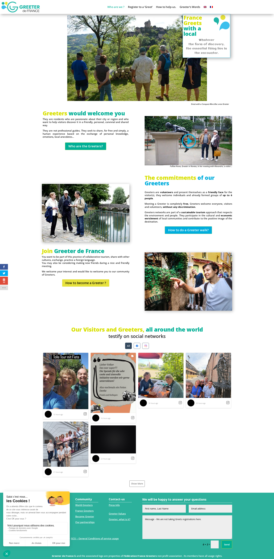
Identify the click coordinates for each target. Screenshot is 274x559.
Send (227, 544)
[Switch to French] (211, 7)
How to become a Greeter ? (85, 283)
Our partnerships (85, 522)
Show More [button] (137, 483)
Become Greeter (84, 516)
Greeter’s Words (190, 7)
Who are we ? (115, 7)
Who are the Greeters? (85, 146)
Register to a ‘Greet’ (140, 7)
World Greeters (84, 505)
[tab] (128, 346)
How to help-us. (166, 7)
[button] (65, 386)
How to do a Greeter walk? (188, 230)
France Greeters (84, 510)
